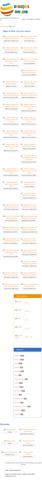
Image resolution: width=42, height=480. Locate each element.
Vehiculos (17, 414)
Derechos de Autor (16, 474)
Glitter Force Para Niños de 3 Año (30, 124)
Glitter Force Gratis (29, 86)
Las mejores (30, 19)
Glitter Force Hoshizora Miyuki (11, 97)
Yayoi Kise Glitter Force (29, 288)
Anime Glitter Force (29, 41)
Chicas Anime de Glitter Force (29, 75)
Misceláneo (18, 391)
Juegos (17, 383)
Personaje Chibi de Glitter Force (11, 243)
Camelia (27, 303)
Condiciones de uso (10, 476)
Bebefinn (27, 311)
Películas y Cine (19, 398)
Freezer (10, 432)
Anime (5, 26)
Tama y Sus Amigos (28, 445)
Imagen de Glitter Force (29, 198)
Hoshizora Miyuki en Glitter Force (30, 175)
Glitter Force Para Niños (29, 148)
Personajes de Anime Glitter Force (12, 256)
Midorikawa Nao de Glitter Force (30, 220)
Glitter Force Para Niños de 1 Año (30, 111)
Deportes (17, 367)
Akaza (9, 443)
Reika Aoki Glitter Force (29, 277)
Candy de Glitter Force (29, 52)
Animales (17, 359)
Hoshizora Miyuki (29, 186)
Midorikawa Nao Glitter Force (29, 232)
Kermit (26, 320)
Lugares (17, 387)
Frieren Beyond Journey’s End (28, 434)
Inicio (23, 19)
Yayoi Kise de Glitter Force (11, 288)
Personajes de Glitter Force (29, 254)
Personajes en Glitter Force (29, 266)
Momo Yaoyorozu (28, 456)
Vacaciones (18, 410)
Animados (17, 355)
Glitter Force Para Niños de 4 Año (12, 137)
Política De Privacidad (28, 474)
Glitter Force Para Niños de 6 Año (12, 150)
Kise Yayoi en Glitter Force (29, 209)
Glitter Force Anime (11, 86)
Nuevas (38, 19)
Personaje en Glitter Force (29, 243)
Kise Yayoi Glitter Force (11, 220)
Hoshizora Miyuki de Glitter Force (12, 175)
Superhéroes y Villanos (21, 406)
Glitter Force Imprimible (11, 109)
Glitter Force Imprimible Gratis (29, 97)
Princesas (17, 402)
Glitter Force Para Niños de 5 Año (30, 137)
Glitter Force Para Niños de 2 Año (12, 124)
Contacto (7, 474)
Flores (16, 375)
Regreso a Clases (29, 337)
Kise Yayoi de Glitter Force (11, 209)
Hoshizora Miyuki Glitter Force (11, 188)
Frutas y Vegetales (20, 379)
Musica (17, 394)
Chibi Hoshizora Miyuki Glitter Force (12, 65)
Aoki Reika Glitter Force (11, 52)
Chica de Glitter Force (29, 63)
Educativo (17, 371)
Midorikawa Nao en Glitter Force (12, 232)
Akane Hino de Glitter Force (11, 41)
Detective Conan (9, 454)
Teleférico (27, 328)
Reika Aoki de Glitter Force (11, 277)
